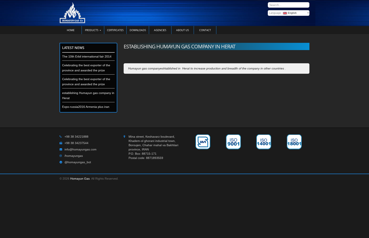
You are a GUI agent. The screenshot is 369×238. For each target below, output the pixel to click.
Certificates (115, 30)
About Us (182, 30)
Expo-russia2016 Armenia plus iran (85, 106)
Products (91, 30)
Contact (205, 30)
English (292, 13)
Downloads (138, 30)
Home (71, 30)
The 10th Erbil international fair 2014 (86, 56)
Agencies (160, 30)
